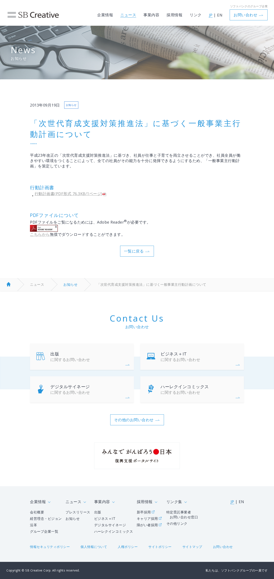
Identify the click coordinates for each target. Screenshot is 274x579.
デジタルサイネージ (70, 389)
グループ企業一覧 (44, 531)
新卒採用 (144, 512)
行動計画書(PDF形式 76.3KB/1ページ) (68, 193)
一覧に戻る (134, 251)
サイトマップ (192, 546)
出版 (70, 356)
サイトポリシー (160, 546)
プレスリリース (78, 512)
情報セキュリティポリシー (50, 546)
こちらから (40, 234)
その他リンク (177, 523)
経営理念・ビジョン (46, 518)
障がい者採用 (147, 525)
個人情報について (93, 546)
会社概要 (37, 512)
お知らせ (70, 284)
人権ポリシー (128, 546)
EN (219, 15)
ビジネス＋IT (180, 356)
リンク (196, 14)
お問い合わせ (245, 14)
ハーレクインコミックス (185, 389)
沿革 (33, 525)
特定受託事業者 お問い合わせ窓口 (182, 514)
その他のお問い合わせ (134, 419)
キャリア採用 (147, 518)
